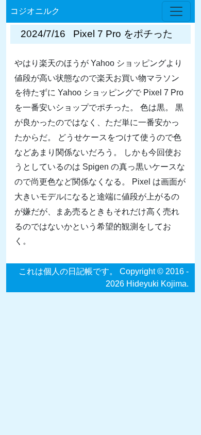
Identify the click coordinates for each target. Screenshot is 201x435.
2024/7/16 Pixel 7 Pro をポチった (97, 33)
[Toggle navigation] (176, 11)
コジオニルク (35, 11)
